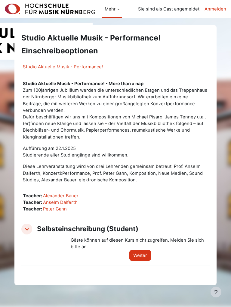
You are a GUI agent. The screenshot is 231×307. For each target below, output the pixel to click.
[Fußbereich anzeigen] (216, 292)
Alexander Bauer (61, 195)
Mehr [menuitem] (110, 9)
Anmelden (215, 9)
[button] (26, 229)
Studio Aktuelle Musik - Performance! (63, 67)
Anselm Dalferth (60, 202)
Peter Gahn (55, 209)
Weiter (140, 255)
